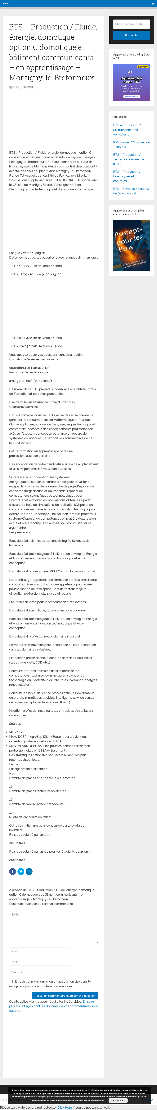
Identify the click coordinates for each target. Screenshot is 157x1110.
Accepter (118, 1100)
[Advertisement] (41, 120)
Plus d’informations (94, 1100)
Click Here (64, 1107)
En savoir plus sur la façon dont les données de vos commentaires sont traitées (53, 1006)
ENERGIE (27, 87)
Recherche (131, 35)
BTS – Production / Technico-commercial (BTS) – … (129, 159)
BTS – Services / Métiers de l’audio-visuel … (131, 191)
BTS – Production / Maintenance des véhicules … (127, 129)
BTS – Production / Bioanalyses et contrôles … (127, 176)
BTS (16, 87)
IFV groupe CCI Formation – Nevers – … (131, 144)
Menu (6, 3)
